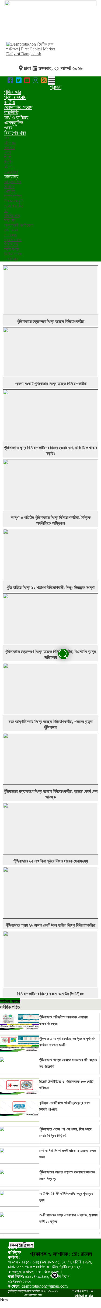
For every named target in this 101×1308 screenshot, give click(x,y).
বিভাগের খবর (15, 133)
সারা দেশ (10, 220)
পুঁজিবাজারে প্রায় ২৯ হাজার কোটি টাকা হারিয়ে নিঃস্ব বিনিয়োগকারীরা (50, 925)
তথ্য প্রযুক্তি (13, 206)
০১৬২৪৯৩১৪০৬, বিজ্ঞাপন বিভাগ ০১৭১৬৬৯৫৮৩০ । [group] (38, 1279)
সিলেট (8, 162)
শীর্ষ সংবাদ (11, 244)
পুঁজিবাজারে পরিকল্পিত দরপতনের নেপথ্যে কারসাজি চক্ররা (63, 1020)
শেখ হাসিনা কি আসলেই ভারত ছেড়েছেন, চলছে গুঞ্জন (67, 1154)
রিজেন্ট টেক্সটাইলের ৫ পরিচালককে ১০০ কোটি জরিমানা (66, 1084)
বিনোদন (9, 186)
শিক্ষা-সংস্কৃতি (14, 201)
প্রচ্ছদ (55, 87)
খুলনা (7, 152)
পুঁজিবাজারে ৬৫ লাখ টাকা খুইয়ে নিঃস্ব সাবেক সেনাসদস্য (50, 861)
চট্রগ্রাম (10, 143)
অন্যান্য (11, 176)
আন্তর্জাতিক (12, 181)
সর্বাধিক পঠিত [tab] (10, 1007)
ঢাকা (7, 138)
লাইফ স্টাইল (13, 196)
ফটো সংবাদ (12, 249)
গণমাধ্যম (10, 235)
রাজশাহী (9, 147)
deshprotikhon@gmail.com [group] (38, 1286)
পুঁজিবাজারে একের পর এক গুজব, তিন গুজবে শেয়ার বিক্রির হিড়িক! (65, 1132)
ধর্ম (6, 210)
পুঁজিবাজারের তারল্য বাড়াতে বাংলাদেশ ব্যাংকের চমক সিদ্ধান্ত (67, 1175)
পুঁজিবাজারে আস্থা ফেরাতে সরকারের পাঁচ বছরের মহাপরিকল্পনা (68, 1063)
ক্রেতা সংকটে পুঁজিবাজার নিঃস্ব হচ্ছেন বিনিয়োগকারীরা (50, 383)
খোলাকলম (11, 230)
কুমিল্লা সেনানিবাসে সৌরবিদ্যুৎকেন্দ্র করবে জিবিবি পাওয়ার (64, 1106)
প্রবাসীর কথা (13, 239)
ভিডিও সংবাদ (13, 254)
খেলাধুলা (9, 191)
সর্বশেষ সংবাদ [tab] (10, 1001)
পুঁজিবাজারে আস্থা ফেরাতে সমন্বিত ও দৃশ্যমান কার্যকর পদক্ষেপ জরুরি (67, 1042)
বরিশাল (8, 167)
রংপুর (7, 157)
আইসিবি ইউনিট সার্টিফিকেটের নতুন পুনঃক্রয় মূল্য (66, 1197)
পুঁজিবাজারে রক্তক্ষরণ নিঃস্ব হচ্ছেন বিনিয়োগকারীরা (50, 321)
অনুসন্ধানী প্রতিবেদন (18, 225)
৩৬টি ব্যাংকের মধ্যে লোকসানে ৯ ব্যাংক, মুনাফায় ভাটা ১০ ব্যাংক (68, 1218)
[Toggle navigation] (51, 80)
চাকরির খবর (12, 215)
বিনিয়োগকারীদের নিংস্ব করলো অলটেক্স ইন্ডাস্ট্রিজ (50, 994)
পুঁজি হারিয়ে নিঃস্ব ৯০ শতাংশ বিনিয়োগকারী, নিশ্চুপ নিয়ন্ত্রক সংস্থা (50, 587)
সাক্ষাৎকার (11, 259)
